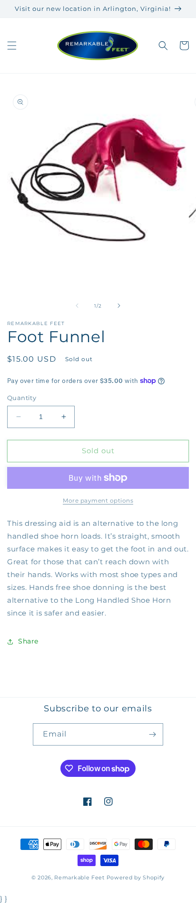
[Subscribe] (152, 734)
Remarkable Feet (79, 877)
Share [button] (28, 641)
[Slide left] (77, 305)
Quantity (21, 397)
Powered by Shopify (136, 877)
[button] (11, 45)
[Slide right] (118, 305)
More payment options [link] (98, 500)
